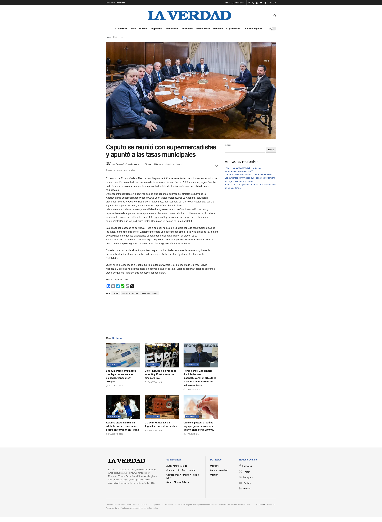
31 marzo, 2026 (151, 164)
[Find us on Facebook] (249, 2)
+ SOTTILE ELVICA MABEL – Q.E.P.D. (243, 167)
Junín (133, 28)
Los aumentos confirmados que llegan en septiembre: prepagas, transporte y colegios (121, 376)
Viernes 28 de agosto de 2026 (239, 171)
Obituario (218, 28)
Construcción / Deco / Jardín (180, 470)
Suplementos (233, 28)
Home (108, 37)
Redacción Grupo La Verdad (128, 164)
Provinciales (171, 28)
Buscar (228, 144)
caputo (116, 293)
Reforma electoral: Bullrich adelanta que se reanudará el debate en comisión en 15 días (122, 426)
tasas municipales (149, 293)
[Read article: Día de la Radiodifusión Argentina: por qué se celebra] (162, 407)
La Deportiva (120, 28)
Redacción (110, 2)
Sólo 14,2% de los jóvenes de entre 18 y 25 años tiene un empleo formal (160, 374)
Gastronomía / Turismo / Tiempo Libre (182, 476)
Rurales (143, 28)
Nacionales (187, 28)
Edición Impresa (253, 28)
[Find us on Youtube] (261, 2)
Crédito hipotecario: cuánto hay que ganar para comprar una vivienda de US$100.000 (199, 426)
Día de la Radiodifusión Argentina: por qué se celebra (161, 424)
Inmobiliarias (203, 28)
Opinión (214, 474)
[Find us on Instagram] (257, 2)
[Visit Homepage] (189, 15)
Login (273, 2)
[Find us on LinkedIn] (265, 2)
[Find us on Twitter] (253, 2)
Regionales (156, 28)
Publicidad (121, 2)
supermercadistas (130, 293)
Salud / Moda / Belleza (177, 482)
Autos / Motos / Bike (176, 465)
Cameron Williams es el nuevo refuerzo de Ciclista (248, 174)
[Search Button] (275, 15)
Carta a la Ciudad (219, 470)
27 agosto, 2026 (115, 385)
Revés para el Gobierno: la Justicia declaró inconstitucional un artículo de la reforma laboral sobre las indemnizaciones (200, 378)
